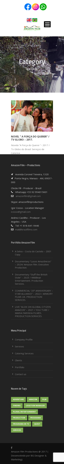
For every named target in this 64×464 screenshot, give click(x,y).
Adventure (18, 399)
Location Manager (35, 405)
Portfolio (19, 367)
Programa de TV (21, 424)
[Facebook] (28, 6)
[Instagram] (35, 6)
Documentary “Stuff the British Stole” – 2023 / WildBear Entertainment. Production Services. (31, 279)
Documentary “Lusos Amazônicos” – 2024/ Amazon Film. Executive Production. (33, 264)
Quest (37, 424)
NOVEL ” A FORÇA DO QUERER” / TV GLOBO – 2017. (30, 138)
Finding (17, 405)
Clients (18, 360)
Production (19, 418)
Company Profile (24, 339)
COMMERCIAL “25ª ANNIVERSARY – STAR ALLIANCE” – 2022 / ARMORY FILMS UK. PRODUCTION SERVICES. (34, 295)
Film (44, 399)
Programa (35, 418)
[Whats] (43, 6)
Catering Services (24, 353)
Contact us (20, 374)
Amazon (33, 399)
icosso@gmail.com (21, 211)
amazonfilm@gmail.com (28, 196)
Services (19, 346)
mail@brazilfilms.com (26, 229)
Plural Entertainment (24, 412)
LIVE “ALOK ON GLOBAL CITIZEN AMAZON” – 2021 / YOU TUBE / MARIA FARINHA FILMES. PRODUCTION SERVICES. (33, 311)
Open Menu (47, 24)
